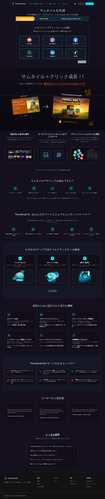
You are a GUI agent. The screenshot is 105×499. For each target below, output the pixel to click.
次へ (82, 62)
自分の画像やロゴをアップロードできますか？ (43, 455)
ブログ (59, 4)
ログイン (81, 3)
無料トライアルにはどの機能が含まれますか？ (43, 464)
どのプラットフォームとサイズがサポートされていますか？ (46, 459)
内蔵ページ (66, 4)
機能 (50, 4)
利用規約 (89, 486)
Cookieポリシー (90, 481)
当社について (73, 481)
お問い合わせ (73, 484)
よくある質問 (40, 486)
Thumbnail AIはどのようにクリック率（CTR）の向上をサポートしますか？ (51, 446)
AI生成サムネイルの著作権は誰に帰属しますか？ (43, 451)
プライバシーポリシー (92, 484)
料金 (54, 4)
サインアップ (89, 3)
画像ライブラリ (43, 4)
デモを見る (53, 291)
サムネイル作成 (33, 4)
